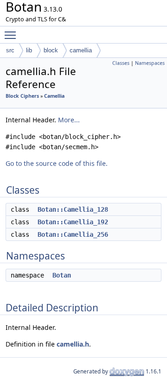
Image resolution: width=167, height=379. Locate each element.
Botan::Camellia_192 (73, 222)
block (51, 50)
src (10, 50)
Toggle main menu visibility (12, 34)
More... (69, 119)
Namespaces (150, 63)
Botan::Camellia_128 (73, 209)
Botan (61, 275)
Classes (120, 63)
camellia (81, 50)
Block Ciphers (22, 96)
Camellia (54, 96)
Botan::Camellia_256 (73, 234)
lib (29, 50)
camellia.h (73, 344)
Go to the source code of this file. (57, 163)
